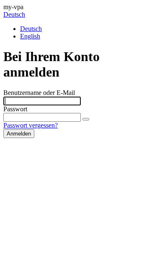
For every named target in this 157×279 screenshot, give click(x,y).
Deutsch (14, 14)
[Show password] (85, 119)
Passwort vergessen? (30, 125)
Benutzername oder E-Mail (39, 92)
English (30, 36)
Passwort (15, 109)
